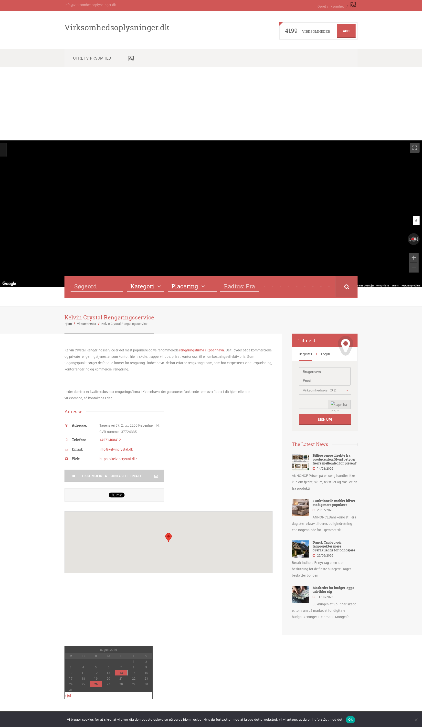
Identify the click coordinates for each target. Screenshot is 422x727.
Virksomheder (86, 323)
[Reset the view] (414, 239)
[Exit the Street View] (3, 149)
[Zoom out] (414, 268)
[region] (211, 213)
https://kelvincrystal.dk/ (118, 458)
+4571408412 (110, 439)
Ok (350, 719)
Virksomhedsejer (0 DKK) (322, 390)
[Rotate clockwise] (418, 239)
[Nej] (415, 719)
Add (346, 31)
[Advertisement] (211, 104)
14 (121, 673)
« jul (68, 695)
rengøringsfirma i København (201, 350)
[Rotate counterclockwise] (409, 239)
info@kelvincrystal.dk (116, 449)
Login (325, 354)
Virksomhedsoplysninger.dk (116, 27)
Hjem (68, 323)
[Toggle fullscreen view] (415, 148)
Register (305, 354)
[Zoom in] (414, 258)
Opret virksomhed (331, 6)
